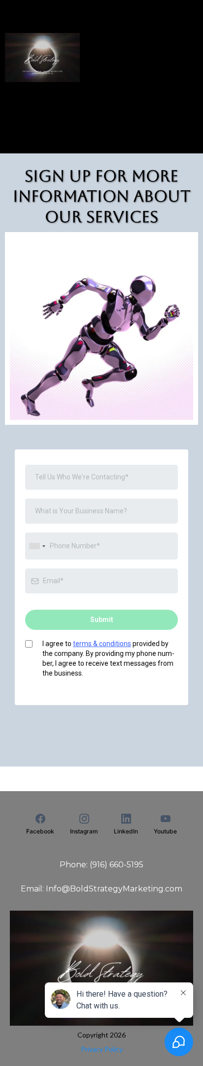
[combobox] (37, 546)
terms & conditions (102, 644)
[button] (9, 17)
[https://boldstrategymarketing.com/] (42, 57)
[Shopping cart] (193, 57)
